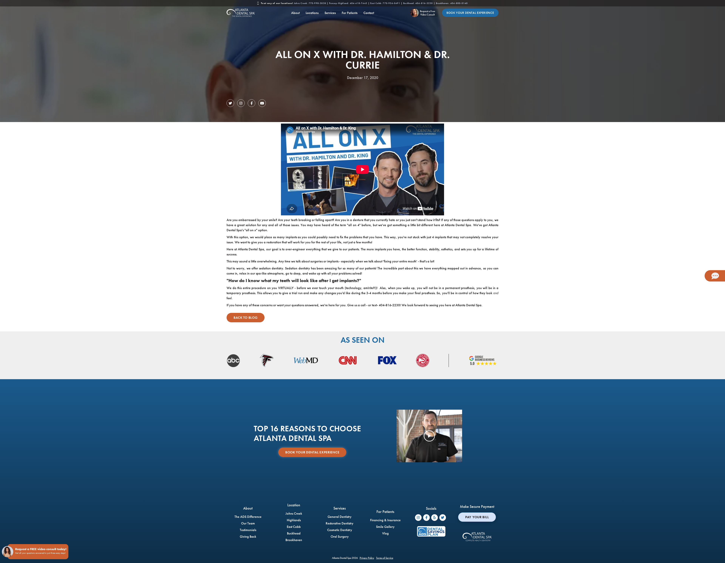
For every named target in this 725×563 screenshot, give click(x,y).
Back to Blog (246, 317)
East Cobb (385, 3)
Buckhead (418, 3)
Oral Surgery (340, 536)
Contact (368, 13)
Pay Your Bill (477, 517)
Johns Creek (310, 3)
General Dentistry (340, 516)
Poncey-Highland (348, 3)
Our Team (248, 523)
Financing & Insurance (385, 520)
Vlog (385, 533)
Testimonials (248, 530)
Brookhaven (452, 3)
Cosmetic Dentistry (339, 530)
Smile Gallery (385, 526)
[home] (241, 12)
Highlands (294, 520)
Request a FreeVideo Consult (427, 12)
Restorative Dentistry (339, 523)
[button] (295, 12)
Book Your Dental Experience (470, 13)
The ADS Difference (247, 516)
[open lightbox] (429, 436)
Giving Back (248, 536)
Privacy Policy (367, 558)
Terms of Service (384, 558)
